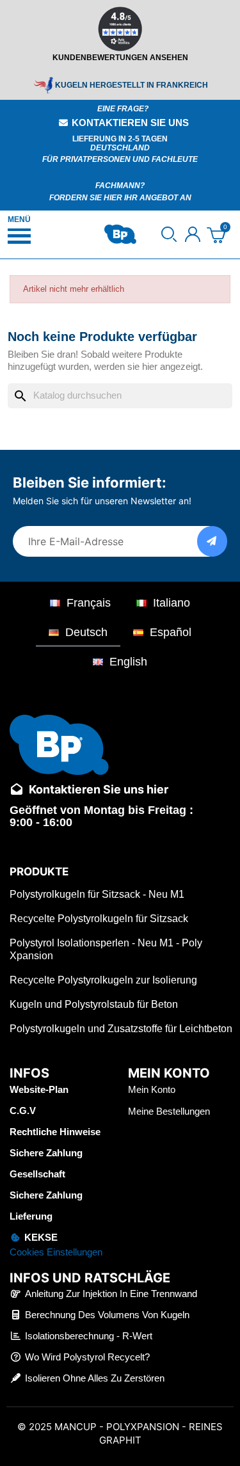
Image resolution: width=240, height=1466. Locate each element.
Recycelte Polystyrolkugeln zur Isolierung (103, 980)
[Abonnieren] (212, 541)
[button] (169, 234)
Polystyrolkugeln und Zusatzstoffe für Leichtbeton (121, 1028)
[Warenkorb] (216, 234)
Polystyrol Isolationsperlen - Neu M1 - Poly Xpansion (106, 949)
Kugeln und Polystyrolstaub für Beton (94, 1004)
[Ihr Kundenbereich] (193, 234)
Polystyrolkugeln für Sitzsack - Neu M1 (97, 894)
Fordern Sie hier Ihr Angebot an (120, 197)
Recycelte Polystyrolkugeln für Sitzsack (99, 918)
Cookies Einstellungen (56, 1252)
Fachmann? (120, 185)
